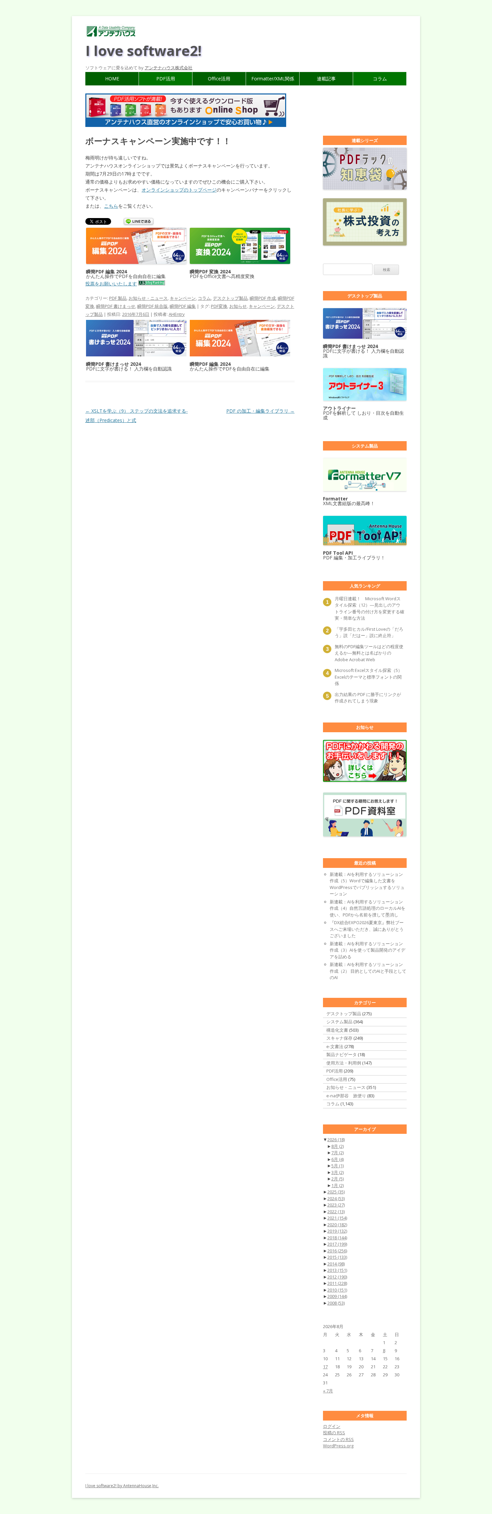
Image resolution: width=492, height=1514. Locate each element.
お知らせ (238, 306)
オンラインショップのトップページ (179, 190)
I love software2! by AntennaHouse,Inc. (122, 1486)
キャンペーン (183, 298)
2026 (336, 1140)
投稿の (334, 1433)
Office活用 (219, 78)
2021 (337, 1218)
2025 (336, 1192)
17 (325, 1367)
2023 (336, 1205)
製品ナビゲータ (341, 1054)
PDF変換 (219, 306)
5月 (337, 1166)
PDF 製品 (118, 298)
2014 (336, 1264)
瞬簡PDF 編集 (183, 306)
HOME (112, 78)
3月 (337, 1172)
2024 (336, 1198)
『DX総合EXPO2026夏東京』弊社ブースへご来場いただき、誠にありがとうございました (367, 929)
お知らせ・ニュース (148, 298)
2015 (337, 1257)
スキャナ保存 (339, 1038)
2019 (337, 1231)
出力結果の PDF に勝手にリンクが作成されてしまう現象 (368, 697)
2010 (337, 1290)
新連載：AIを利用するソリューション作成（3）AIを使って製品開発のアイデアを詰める (367, 950)
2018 (337, 1238)
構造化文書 (337, 1030)
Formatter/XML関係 (272, 78)
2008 (336, 1303)
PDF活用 (165, 78)
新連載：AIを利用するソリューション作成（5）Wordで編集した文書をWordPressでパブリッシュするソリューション (367, 884)
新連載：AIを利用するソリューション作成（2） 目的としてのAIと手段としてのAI (368, 970)
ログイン (331, 1426)
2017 (337, 1244)
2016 (337, 1251)
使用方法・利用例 (343, 1063)
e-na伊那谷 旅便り (346, 1096)
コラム (380, 78)
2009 (337, 1296)
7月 (337, 1153)
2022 (336, 1212)
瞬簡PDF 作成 (263, 298)
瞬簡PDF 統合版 (152, 306)
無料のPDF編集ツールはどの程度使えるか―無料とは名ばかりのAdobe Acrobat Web (369, 653)
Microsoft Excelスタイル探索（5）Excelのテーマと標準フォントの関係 (368, 676)
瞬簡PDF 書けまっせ (115, 306)
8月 (337, 1146)
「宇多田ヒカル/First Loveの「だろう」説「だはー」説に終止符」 (369, 632)
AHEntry (177, 314)
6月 (337, 1159)
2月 (337, 1179)
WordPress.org (338, 1446)
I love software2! (143, 50)
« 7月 (328, 1391)
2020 (337, 1225)
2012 (337, 1277)
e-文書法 (334, 1046)
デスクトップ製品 (230, 298)
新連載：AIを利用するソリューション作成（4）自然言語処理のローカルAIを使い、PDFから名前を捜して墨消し (367, 908)
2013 (337, 1270)
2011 (337, 1283)
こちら (111, 206)
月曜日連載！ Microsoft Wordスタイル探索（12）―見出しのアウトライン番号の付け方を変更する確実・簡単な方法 (369, 608)
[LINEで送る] (138, 222)
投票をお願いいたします (111, 283)
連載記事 (326, 78)
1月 (337, 1185)
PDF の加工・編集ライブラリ (260, 411)
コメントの (338, 1439)
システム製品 (339, 1022)
